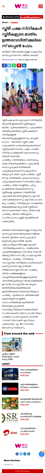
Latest (6, 363)
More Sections (12, 460)
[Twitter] (20, 454)
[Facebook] (17, 454)
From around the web (19, 333)
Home (5, 22)
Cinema (14, 22)
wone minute (10, 60)
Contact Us (8, 464)
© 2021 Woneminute (22, 471)
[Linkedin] (28, 454)
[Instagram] (24, 454)
